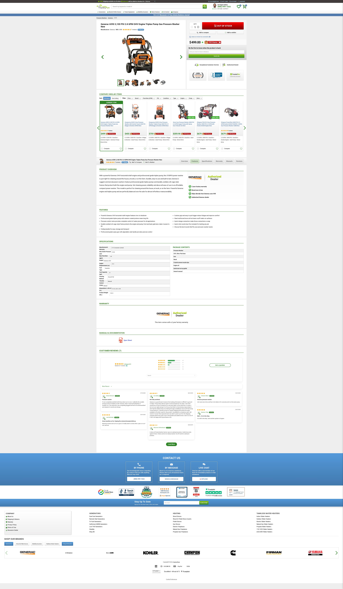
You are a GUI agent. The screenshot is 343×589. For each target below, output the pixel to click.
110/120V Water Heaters (264, 529)
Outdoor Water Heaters (264, 519)
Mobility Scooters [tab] (37, 544)
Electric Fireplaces (179, 526)
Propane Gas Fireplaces (180, 532)
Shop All (92, 532)
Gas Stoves (176, 524)
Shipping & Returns (13, 519)
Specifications (207, 161)
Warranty (219, 161)
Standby (91, 529)
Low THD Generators (95, 526)
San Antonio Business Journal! (180, 15)
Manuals (229, 161)
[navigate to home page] (103, 6)
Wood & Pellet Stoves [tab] (22, 544)
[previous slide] (103, 57)
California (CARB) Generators (98, 524)
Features (195, 161)
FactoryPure (176, 562)
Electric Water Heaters (264, 521)
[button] (127, 29)
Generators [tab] (9, 544)
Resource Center (13, 530)
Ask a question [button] (220, 365)
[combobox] (157, 7)
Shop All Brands (67, 544)
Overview (184, 161)
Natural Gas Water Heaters (265, 524)
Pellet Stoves (177, 521)
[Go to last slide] (98, 128)
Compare (107, 148)
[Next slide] (245, 128)
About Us (10, 516)
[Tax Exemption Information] (209, 36)
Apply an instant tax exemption (200, 36)
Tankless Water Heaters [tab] (52, 544)
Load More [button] (171, 444)
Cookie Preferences (171, 579)
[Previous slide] (7, 553)
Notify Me (216, 56)
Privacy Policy (12, 525)
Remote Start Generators (97, 519)
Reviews (239, 161)
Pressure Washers (101, 18)
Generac (110, 18)
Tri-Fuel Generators (95, 521)
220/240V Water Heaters (264, 532)
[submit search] (205, 7)
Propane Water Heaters (264, 526)
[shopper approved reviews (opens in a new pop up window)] (198, 75)
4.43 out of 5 (127, 364)
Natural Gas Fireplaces (180, 529)
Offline (204, 479)
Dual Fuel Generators (95, 516)
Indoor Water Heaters (263, 516)
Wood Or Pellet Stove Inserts (182, 519)
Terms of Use (12, 527)
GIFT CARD (225, 1)
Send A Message (171, 479)
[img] (106, 393)
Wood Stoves (177, 516)
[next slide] (181, 57)
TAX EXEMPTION (214, 1)
